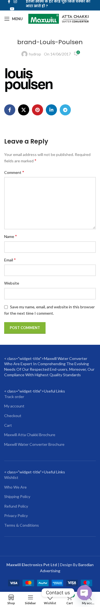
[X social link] (23, 109)
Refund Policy (16, 506)
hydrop (35, 54)
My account (14, 406)
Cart (8, 425)
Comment (14, 172)
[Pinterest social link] (37, 109)
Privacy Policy (16, 515)
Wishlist (11, 477)
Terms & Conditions (21, 525)
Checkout (12, 415)
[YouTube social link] (12, 9)
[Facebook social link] (9, 109)
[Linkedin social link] (51, 109)
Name (10, 236)
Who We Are (15, 487)
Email (10, 259)
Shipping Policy (17, 496)
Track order (14, 396)
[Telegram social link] (65, 109)
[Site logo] (58, 18)
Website (11, 283)
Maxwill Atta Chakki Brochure (29, 434)
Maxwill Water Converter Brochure (34, 444)
